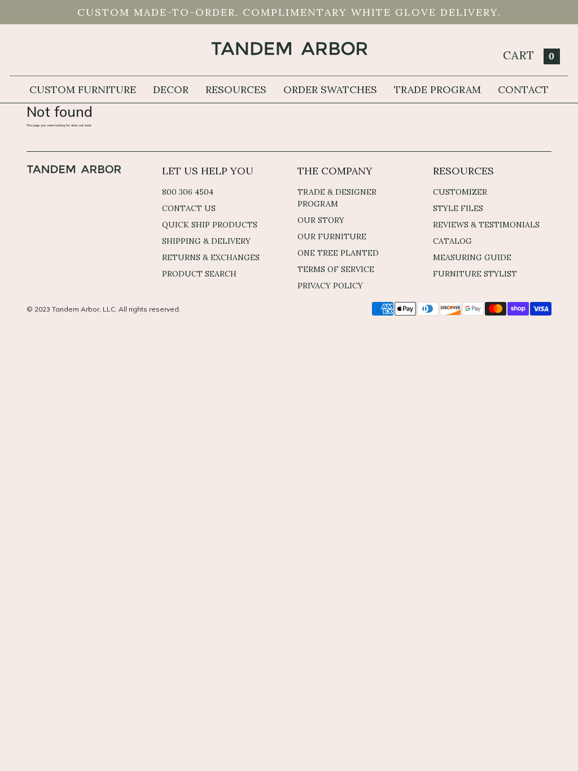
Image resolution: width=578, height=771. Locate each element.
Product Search (199, 274)
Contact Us (189, 208)
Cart (529, 55)
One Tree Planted (338, 253)
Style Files (458, 208)
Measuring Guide (472, 257)
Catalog (452, 241)
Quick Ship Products (209, 225)
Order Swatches (330, 89)
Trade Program (437, 89)
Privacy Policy (330, 286)
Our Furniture (331, 236)
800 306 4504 (187, 192)
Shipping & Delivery (206, 241)
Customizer (460, 192)
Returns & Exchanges (211, 257)
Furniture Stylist (475, 274)
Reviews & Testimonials (486, 225)
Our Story (320, 220)
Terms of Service (335, 269)
